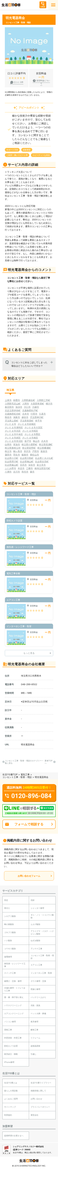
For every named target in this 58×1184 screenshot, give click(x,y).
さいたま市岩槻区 (27, 424)
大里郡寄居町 (37, 403)
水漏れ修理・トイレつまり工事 (14, 989)
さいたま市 (10, 424)
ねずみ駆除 (35, 940)
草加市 (16, 444)
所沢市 (27, 451)
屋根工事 (8, 1029)
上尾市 (8, 400)
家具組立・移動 (11, 1054)
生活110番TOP (10, 774)
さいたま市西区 (32, 434)
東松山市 (34, 454)
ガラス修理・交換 (38, 981)
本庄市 (21, 468)
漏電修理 (8, 957)
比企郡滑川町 (11, 461)
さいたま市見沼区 (14, 441)
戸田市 (35, 451)
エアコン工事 (36, 965)
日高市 (23, 464)
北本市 (25, 413)
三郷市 (29, 468)
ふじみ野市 (10, 468)
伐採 (32, 900)
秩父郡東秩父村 (13, 447)
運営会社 (34, 1115)
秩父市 (8, 451)
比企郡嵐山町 (11, 464)
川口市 (27, 407)
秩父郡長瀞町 (46, 444)
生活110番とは (10, 1083)
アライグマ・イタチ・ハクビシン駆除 (42, 932)
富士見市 (41, 464)
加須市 (18, 407)
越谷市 (25, 417)
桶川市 (49, 403)
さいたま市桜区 (30, 430)
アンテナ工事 (36, 948)
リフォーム (35, 1038)
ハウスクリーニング (13, 1005)
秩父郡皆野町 (29, 447)
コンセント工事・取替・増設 (17, 777)
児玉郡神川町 (37, 417)
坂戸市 (27, 441)
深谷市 (31, 464)
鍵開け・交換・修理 (13, 981)
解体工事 (34, 1029)
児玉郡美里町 (27, 420)
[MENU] (53, 5)
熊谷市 (8, 417)
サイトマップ (10, 1107)
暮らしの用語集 (11, 1090)
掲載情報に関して (38, 1090)
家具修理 (34, 1021)
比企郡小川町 (11, 458)
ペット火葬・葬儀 (38, 1013)
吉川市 (16, 471)
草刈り (7, 908)
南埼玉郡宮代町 (42, 468)
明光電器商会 (27, 744)
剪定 (6, 900)
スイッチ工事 (10, 973)
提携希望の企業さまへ (14, 1135)
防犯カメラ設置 (11, 1046)
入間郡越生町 (28, 400)
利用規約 (8, 1115)
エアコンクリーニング (14, 1013)
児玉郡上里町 (11, 420)
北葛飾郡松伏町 (13, 413)
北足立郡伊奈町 (13, 410)
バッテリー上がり (38, 997)
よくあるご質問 (11, 1099)
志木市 (44, 441)
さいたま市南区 (30, 437)
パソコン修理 (10, 1021)
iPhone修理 (9, 1062)
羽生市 (16, 454)
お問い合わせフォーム (29, 875)
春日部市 (9, 407)
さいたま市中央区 (14, 434)
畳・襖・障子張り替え (14, 997)
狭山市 (36, 441)
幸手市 (38, 420)
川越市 (35, 407)
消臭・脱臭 (35, 1005)
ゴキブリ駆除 (10, 932)
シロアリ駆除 (10, 916)
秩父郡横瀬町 (44, 447)
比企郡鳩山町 (27, 461)
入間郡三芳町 (43, 400)
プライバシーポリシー (40, 1107)
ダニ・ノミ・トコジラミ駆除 (42, 916)
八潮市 (8, 471)
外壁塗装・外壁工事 (13, 1038)
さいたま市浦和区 (14, 427)
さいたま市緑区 (13, 437)
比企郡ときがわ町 (44, 458)
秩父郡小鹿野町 (29, 444)
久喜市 (42, 413)
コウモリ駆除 (10, 948)
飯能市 (25, 454)
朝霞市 (16, 400)
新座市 (44, 451)
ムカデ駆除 (35, 924)
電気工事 (25, 774)
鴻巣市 (16, 417)
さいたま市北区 (13, 430)
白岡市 (8, 444)
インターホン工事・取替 (41, 973)
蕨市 (32, 471)
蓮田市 (8, 454)
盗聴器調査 (35, 1046)
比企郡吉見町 (42, 461)
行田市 (34, 413)
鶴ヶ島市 (17, 451)
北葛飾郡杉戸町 (30, 410)
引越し (33, 1054)
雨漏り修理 (35, 989)
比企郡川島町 (27, 458)
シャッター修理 (37, 908)
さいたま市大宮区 (33, 427)
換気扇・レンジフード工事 (14, 965)
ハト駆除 (8, 940)
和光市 (25, 471)
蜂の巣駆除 (9, 924)
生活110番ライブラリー (41, 1083)
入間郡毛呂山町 (13, 403)
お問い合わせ (36, 1099)
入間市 (25, 403)
